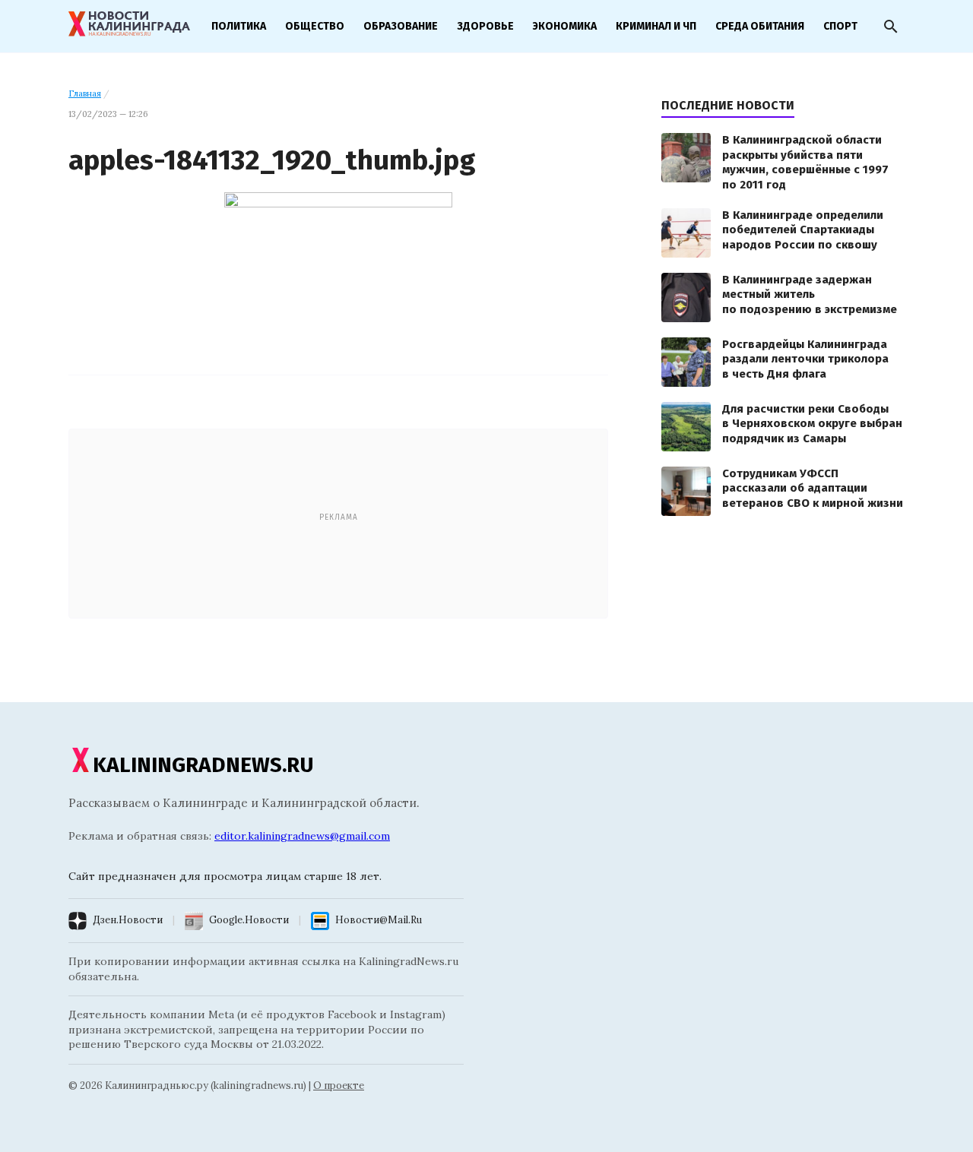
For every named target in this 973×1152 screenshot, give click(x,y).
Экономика (565, 26)
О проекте (338, 1085)
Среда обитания (759, 26)
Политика (238, 26)
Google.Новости (249, 919)
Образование (400, 26)
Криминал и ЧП (656, 26)
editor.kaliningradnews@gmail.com (302, 836)
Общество (314, 26)
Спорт (840, 26)
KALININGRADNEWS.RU (203, 764)
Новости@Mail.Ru (378, 919)
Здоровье (485, 26)
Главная (84, 93)
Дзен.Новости (128, 919)
